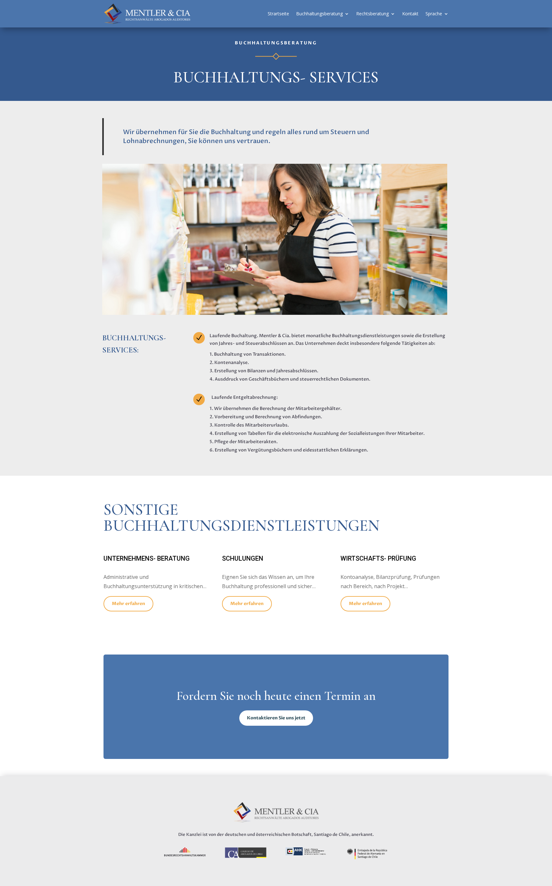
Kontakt (410, 14)
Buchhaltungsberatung (319, 14)
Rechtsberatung (372, 14)
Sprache (433, 14)
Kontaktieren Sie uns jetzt (276, 718)
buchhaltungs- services (276, 78)
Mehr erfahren (128, 604)
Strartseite (278, 14)
